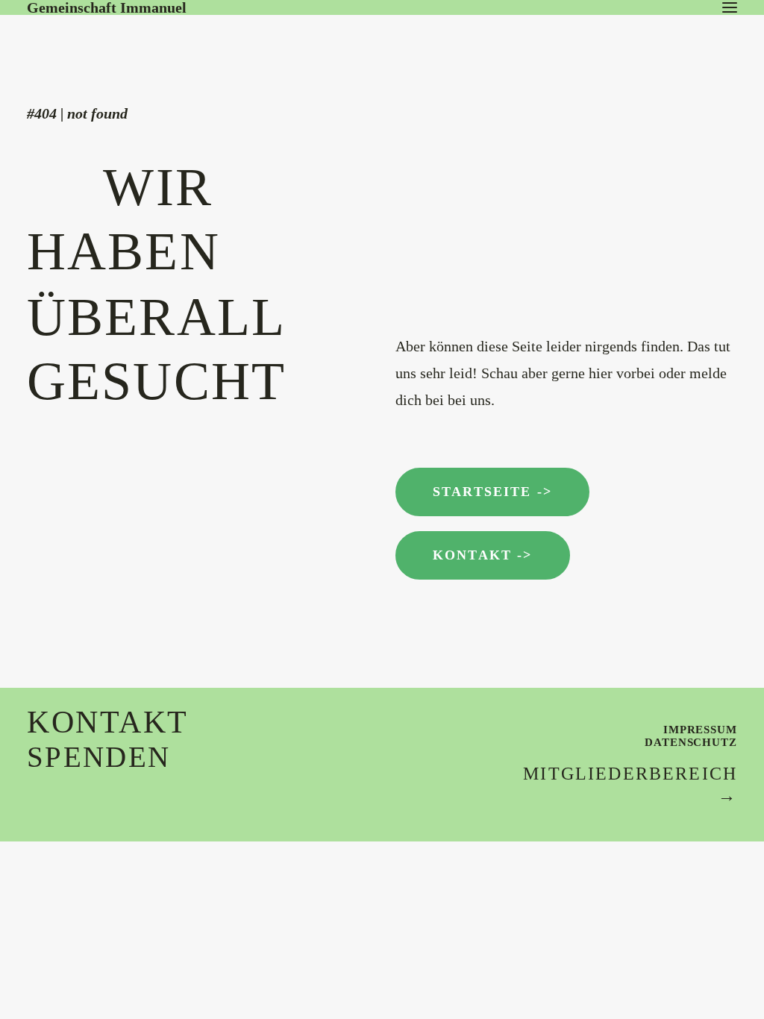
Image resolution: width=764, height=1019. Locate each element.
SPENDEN (98, 757)
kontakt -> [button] (483, 555)
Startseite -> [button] (492, 491)
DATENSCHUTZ (691, 742)
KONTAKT (108, 722)
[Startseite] (139, 44)
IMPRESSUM (700, 730)
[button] (729, 7)
